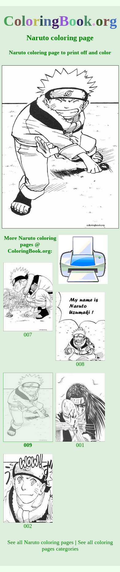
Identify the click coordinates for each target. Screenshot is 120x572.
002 (28, 526)
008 (80, 364)
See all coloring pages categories (77, 545)
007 (28, 335)
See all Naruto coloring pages (40, 542)
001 (80, 445)
